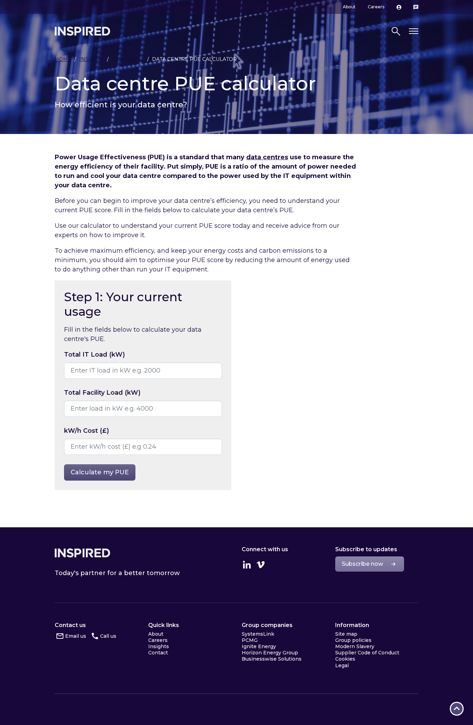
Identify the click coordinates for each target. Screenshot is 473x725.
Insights (91, 59)
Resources (128, 59)
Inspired (82, 553)
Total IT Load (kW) (94, 354)
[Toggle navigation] (413, 31)
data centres (267, 157)
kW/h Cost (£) (86, 431)
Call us (108, 636)
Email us (75, 636)
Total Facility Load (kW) (102, 392)
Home (63, 59)
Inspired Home (82, 31)
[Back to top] (457, 709)
